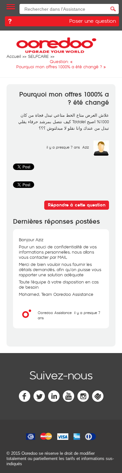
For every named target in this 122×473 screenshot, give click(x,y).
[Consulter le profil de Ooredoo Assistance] (26, 320)
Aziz (85, 147)
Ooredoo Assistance (55, 312)
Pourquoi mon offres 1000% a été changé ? (64, 99)
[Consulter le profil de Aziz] (101, 154)
